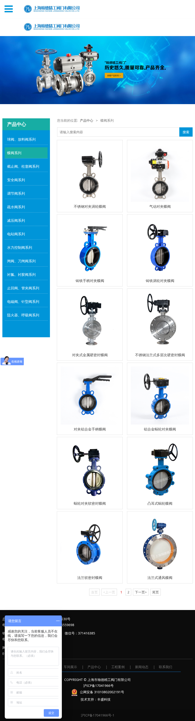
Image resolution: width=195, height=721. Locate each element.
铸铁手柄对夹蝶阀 (90, 280)
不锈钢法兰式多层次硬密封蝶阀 (160, 354)
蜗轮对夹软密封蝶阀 (90, 503)
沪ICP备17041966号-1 (97, 715)
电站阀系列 (16, 233)
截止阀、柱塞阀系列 (23, 166)
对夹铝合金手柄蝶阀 (90, 429)
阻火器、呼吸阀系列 (23, 315)
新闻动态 (141, 667)
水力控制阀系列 (19, 247)
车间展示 (70, 667)
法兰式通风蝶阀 (159, 577)
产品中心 (86, 120)
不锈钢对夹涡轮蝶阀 (90, 206)
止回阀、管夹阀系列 (23, 288)
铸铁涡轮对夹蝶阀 (160, 280)
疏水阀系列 (16, 206)
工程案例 (118, 667)
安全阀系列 (16, 179)
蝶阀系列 (14, 152)
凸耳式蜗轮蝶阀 (159, 503)
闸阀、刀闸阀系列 (21, 261)
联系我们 (165, 667)
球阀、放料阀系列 (21, 139)
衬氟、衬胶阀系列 (21, 274)
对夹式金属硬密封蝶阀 (90, 354)
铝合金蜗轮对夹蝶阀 (160, 429)
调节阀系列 (16, 193)
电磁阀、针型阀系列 (23, 301)
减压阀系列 (16, 220)
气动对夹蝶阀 (160, 206)
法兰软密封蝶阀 (89, 577)
